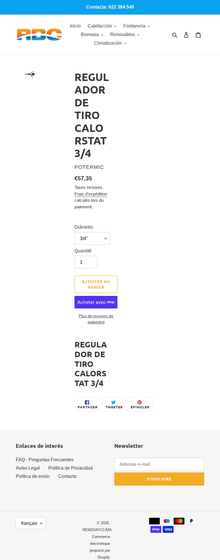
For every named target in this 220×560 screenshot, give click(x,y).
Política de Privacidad (70, 468)
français (29, 523)
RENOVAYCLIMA (97, 530)
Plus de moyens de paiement (96, 319)
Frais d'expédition (90, 193)
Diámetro (83, 227)
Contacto (67, 476)
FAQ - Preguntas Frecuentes (45, 459)
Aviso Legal (28, 468)
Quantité (83, 250)
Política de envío (33, 476)
